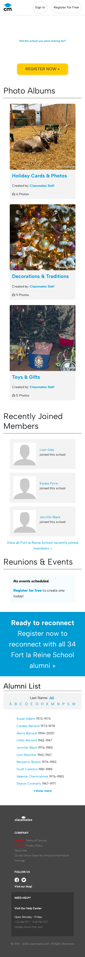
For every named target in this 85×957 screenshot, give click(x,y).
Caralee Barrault (28, 726)
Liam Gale (47, 450)
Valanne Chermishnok (32, 776)
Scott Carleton (27, 769)
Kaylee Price (49, 483)
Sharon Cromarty (29, 783)
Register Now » (42, 68)
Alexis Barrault (27, 733)
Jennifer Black (50, 517)
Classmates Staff (42, 186)
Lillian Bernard (27, 740)
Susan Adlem (26, 719)
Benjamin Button (29, 762)
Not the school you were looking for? (42, 41)
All (51, 698)
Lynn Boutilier (26, 755)
